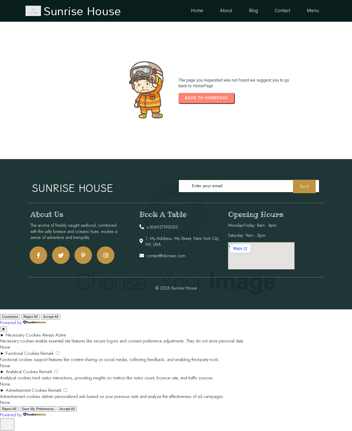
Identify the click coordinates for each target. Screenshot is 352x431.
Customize (10, 317)
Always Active (54, 335)
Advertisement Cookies (26, 390)
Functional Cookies (22, 353)
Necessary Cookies (23, 335)
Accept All (50, 317)
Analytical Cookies (22, 372)
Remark (47, 353)
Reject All (30, 317)
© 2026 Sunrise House (176, 288)
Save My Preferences (38, 409)
